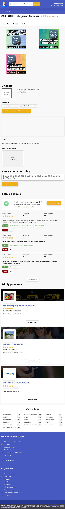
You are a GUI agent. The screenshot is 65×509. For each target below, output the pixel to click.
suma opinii (17, 206)
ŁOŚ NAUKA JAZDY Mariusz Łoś (13, 452)
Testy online (7, 495)
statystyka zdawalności (27, 206)
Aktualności (7, 479)
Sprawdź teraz (32, 322)
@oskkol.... (26, 106)
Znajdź (36, 4)
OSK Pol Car (7, 455)
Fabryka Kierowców (9, 450)
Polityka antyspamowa (10, 490)
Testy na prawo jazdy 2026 (12, 492)
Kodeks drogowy (9, 474)
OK (62, 506)
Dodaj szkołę (7, 476)
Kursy (15, 24)
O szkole (5, 24)
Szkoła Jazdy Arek (9, 447)
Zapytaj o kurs (10, 184)
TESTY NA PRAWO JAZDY (57, 5)
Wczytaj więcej (32, 279)
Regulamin (7, 484)
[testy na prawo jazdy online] (16, 39)
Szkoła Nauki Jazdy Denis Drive (13, 442)
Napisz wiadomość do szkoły (16, 111)
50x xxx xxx (8, 106)
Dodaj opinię (54, 203)
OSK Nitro (7, 444)
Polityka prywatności (10, 487)
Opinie (24, 24)
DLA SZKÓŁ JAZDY (59, 3)
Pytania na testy (9, 460)
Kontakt (6, 482)
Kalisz (7, 11)
